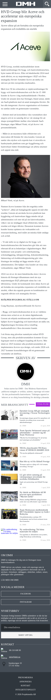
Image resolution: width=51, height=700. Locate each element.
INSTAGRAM (25, 602)
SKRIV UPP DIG (25, 635)
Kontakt (25, 686)
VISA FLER (43, 404)
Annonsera (25, 682)
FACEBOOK (25, 594)
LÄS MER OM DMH (9, 580)
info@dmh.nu (14, 657)
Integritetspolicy (25, 690)
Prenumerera (25, 678)
